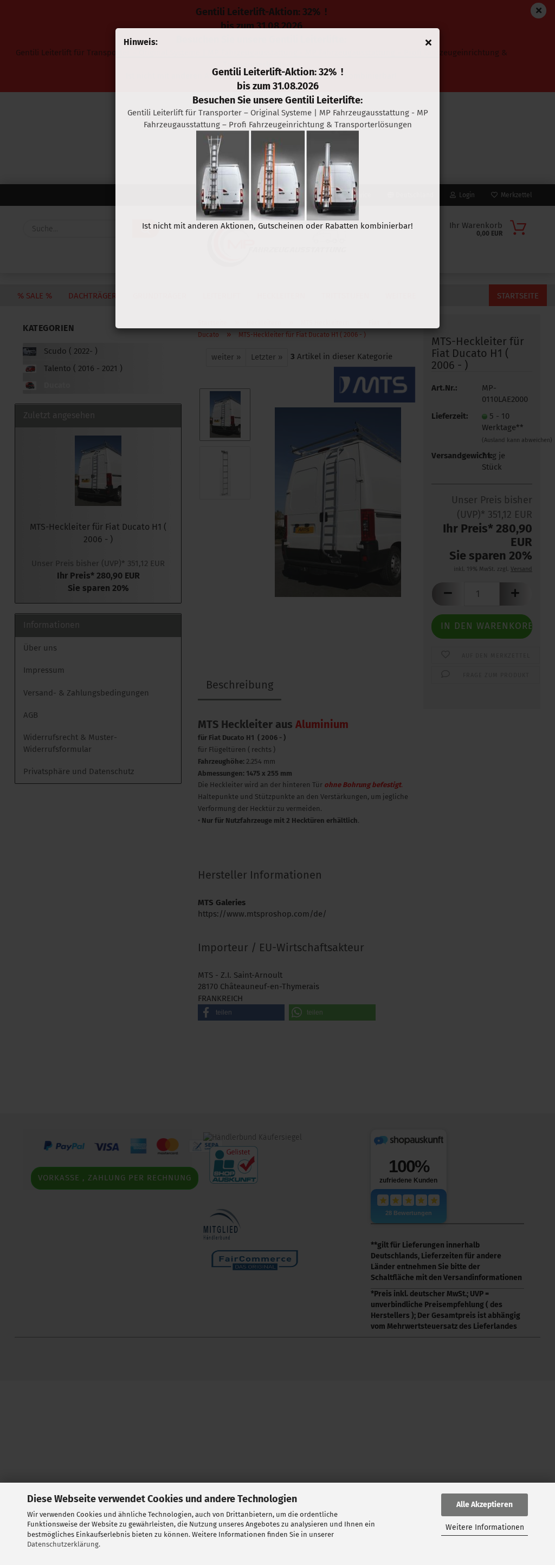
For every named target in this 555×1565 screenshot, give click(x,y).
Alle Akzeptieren (484, 1504)
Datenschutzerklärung (63, 1544)
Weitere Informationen (485, 1527)
